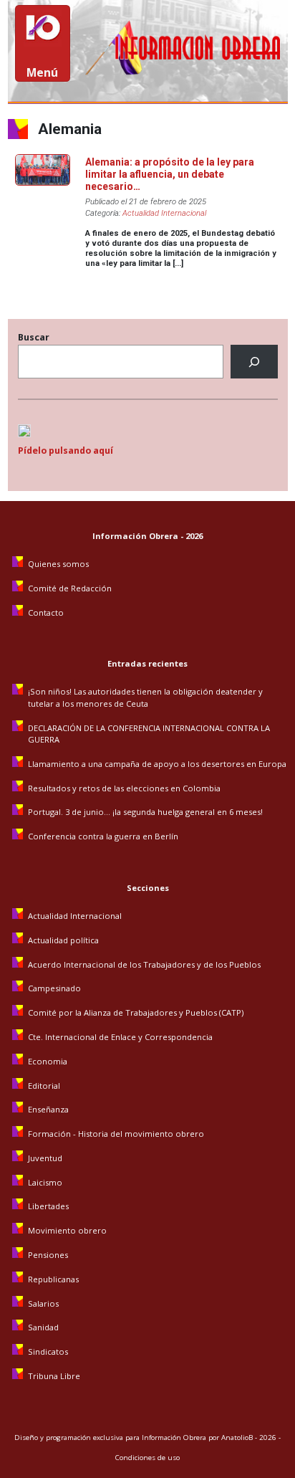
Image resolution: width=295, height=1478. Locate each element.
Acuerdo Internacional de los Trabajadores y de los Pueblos (144, 964)
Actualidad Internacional (164, 213)
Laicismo (45, 1182)
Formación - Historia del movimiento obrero (116, 1133)
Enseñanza (48, 1109)
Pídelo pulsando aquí (65, 450)
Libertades (48, 1206)
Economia (47, 1061)
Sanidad (43, 1327)
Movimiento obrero (67, 1230)
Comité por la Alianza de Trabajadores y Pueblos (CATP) (135, 1012)
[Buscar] (254, 361)
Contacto (46, 612)
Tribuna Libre (54, 1375)
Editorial (44, 1085)
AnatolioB (237, 1437)
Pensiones (48, 1254)
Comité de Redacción (70, 588)
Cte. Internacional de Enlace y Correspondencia (120, 1036)
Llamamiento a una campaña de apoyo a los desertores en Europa (157, 763)
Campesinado (54, 988)
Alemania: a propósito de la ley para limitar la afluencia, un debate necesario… (169, 174)
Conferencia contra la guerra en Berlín (104, 836)
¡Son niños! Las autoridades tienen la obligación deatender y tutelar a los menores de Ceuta (145, 697)
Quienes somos (58, 563)
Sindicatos (48, 1351)
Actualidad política (63, 940)
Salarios (43, 1303)
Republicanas (53, 1279)
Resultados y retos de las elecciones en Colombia (125, 788)
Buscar (33, 337)
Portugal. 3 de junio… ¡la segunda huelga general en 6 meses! (146, 811)
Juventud (45, 1158)
